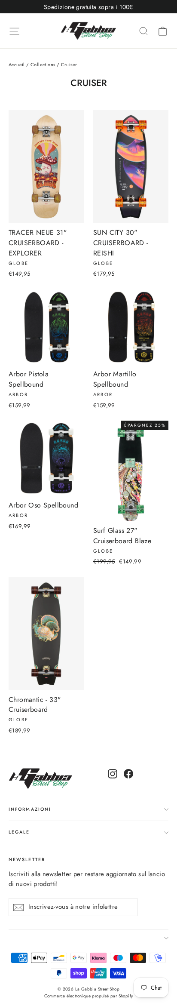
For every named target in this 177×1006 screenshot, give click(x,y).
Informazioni (30, 809)
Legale (19, 832)
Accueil (17, 64)
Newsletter (27, 859)
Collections (43, 64)
